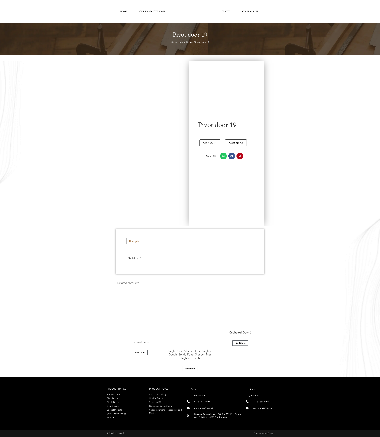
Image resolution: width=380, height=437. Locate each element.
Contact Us (250, 11)
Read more (139, 352)
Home (123, 11)
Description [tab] (134, 241)
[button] (223, 156)
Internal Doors (186, 42)
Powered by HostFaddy (263, 433)
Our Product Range (152, 11)
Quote (225, 11)
